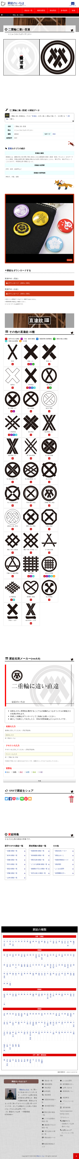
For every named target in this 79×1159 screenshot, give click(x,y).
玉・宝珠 (73, 1024)
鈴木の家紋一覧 (12, 855)
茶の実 (53, 966)
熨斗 (27, 1033)
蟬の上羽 (47, 996)
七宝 (47, 942)
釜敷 (68, 1014)
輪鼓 (13, 1045)
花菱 (53, 942)
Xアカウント (64, 1117)
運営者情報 (66, 1107)
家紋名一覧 (28, 10)
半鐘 (59, 1014)
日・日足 (4, 943)
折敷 (27, 1014)
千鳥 (53, 995)
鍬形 (18, 1023)
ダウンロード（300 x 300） (19, 283)
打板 (16, 1033)
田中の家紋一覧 (12, 864)
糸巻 (16, 1014)
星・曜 (10, 942)
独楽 (36, 1023)
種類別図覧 (41, 10)
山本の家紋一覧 (12, 878)
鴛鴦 (16, 995)
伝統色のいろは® (67, 1124)
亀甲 (44, 942)
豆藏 (73, 1033)
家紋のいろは (16, 3)
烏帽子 (21, 1015)
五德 (27, 1023)
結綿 (7, 1045)
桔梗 (62, 955)
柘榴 (21, 965)
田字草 (68, 966)
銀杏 (24, 955)
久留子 (13, 1023)
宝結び (4, 1033)
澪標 (24, 1060)
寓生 (44, 974)
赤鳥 (4, 1014)
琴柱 (30, 1023)
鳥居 (18, 1060)
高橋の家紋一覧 (12, 860)
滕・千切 (13, 1034)
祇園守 (70, 1015)
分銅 (53, 1033)
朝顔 (13, 955)
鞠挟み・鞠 (4, 1047)
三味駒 (47, 1023)
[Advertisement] (39, 90)
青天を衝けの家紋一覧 (38, 873)
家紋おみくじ (59, 855)
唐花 (39, 942)
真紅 (21, 772)
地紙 (10, 1033)
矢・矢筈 (10, 1047)
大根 (44, 965)
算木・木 (44, 1024)
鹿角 (39, 995)
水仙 (30, 965)
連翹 (73, 974)
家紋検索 (47, 1095)
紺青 (27, 772)
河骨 (10, 965)
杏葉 (4, 1023)
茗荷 (50, 974)
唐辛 (70, 965)
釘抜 (7, 1023)
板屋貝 (4, 995)
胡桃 (7, 965)
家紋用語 (53, 10)
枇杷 (33, 974)
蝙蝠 (33, 995)
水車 (21, 1060)
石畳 (10, 1060)
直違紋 (7, 15)
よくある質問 (59, 869)
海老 (13, 995)
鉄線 (65, 965)
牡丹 (42, 974)
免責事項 (65, 1098)
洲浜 (62, 1023)
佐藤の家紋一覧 (12, 851)
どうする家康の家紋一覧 (39, 864)
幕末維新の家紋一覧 (37, 855)
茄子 (7, 974)
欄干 (27, 1060)
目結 (65, 942)
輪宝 (16, 1045)
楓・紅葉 (42, 957)
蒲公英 (50, 966)
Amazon (69, 260)
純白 (8, 772)
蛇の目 (53, 1023)
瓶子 (59, 1033)
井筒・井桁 (7, 1062)
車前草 (36, 956)
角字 (39, 1060)
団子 (7, 1033)
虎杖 (21, 955)
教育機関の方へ (60, 873)
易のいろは (65, 1126)
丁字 (56, 965)
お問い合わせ (67, 1088)
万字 (36, 1060)
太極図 (42, 1061)
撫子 (13, 974)
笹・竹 (16, 966)
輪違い (73, 942)
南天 (16, 974)
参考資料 (64, 10)
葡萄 (39, 974)
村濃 (62, 942)
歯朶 (24, 965)
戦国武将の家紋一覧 (37, 851)
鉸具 (42, 1014)
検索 (73, 10)
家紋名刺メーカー (61, 851)
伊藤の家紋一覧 (12, 873)
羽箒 (39, 1033)
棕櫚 (27, 965)
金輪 (56, 1014)
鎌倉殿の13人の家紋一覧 (39, 869)
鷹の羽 (50, 995)
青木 (7, 955)
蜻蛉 (62, 995)
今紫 (41, 772)
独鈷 (24, 1033)
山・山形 (13, 943)
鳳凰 (70, 995)
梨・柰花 (4, 975)
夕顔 (59, 974)
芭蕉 (21, 974)
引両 (56, 942)
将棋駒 (33, 1023)
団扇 (18, 1014)
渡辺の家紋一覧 (12, 869)
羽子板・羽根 (30, 1035)
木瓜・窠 (68, 943)
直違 (54, 134)
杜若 (47, 955)
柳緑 (34, 772)
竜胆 (70, 974)
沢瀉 (39, 955)
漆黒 (14, 772)
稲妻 (30, 942)
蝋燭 (18, 1045)
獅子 (42, 995)
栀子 (73, 955)
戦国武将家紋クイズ (61, 860)
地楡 (10, 983)
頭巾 (56, 1023)
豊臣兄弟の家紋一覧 (37, 860)
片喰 (56, 955)
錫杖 (50, 1023)
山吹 (56, 974)
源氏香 (30, 1061)
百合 (65, 974)
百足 (73, 995)
